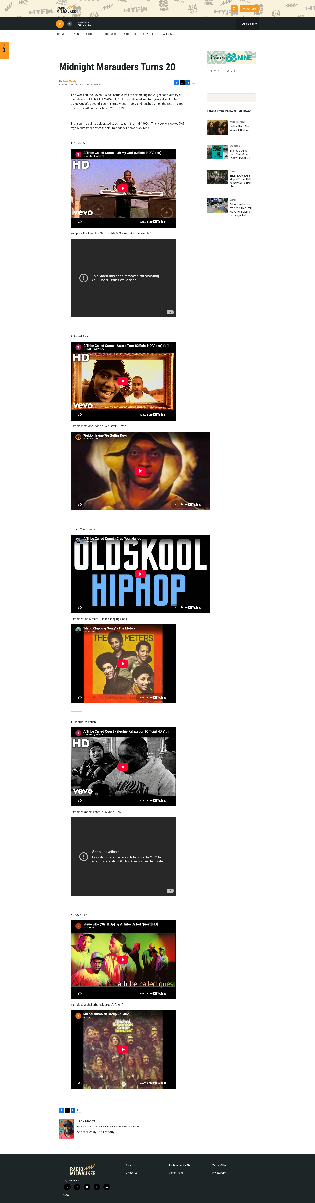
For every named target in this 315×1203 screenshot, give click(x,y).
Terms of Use (219, 1165)
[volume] (70, 24)
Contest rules (176, 1173)
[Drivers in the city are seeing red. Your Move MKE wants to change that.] (217, 205)
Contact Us (131, 1173)
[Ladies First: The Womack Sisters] (217, 127)
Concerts (234, 171)
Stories (233, 199)
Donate (251, 8)
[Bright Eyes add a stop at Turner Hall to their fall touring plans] (217, 177)
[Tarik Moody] (66, 1129)
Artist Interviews (237, 121)
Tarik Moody (69, 81)
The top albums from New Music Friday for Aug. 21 (240, 154)
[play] (60, 24)
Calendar (168, 34)
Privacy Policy (219, 1173)
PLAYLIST (4, 50)
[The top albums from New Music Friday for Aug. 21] (217, 152)
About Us (131, 1165)
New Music (235, 146)
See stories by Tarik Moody (95, 1132)
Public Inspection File (179, 1165)
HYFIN (75, 34)
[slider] (74, 23)
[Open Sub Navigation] (67, 34)
